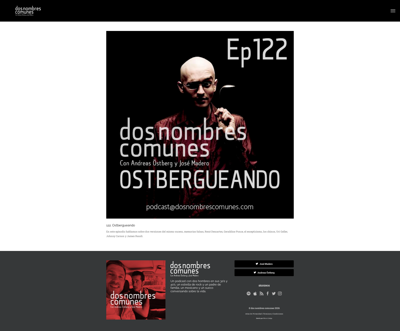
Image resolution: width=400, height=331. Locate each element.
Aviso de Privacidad (253, 314)
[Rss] (261, 293)
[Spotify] (248, 293)
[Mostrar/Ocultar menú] (393, 10)
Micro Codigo (267, 318)
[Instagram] (280, 293)
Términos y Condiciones (273, 314)
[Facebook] (268, 293)
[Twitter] (274, 293)
